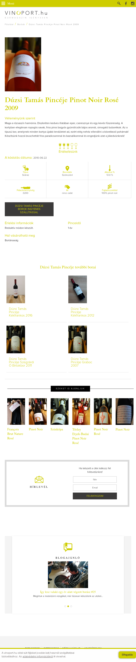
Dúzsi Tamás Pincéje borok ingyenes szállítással (29, 209)
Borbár (21, 25)
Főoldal (9, 25)
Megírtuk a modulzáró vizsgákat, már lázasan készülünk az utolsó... (68, 593)
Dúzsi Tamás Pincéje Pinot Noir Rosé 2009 (62, 103)
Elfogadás (127, 655)
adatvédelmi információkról (38, 656)
